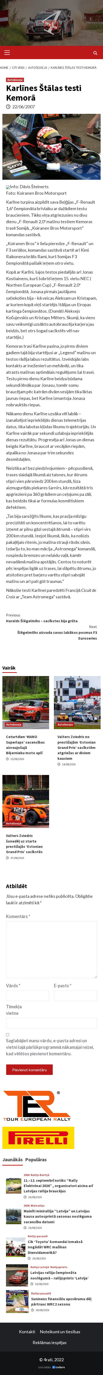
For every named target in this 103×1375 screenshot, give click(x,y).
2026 (26, 1175)
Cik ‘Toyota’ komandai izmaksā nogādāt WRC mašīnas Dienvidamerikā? (55, 1247)
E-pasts (62, 985)
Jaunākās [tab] (12, 1159)
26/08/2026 (35, 1197)
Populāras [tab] (36, 1159)
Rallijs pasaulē (38, 1236)
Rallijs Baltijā (40, 1175)
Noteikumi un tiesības (60, 1331)
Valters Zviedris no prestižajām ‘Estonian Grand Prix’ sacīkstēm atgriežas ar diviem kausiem (76, 747)
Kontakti (27, 1331)
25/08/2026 (17, 759)
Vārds (13, 985)
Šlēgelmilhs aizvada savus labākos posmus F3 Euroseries (57, 632)
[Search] (95, 53)
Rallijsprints (58, 1267)
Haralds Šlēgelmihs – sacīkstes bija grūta (42, 618)
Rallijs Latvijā (39, 1267)
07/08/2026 (17, 858)
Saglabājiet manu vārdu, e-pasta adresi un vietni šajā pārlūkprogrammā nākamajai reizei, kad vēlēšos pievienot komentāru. (50, 1047)
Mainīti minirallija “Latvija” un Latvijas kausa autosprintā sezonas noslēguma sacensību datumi (58, 1216)
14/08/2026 (68, 764)
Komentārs (18, 916)
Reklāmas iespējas (50, 1342)
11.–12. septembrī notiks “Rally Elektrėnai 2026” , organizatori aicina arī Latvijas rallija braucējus (58, 1186)
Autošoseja (15, 80)
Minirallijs (38, 1205)
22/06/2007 (23, 106)
